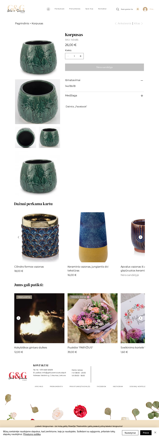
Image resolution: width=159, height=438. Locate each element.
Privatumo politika (32, 434)
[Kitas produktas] (140, 237)
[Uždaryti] (155, 433)
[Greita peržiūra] (39, 237)
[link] (137, 8)
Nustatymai (130, 432)
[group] (79, 244)
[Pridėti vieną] (80, 56)
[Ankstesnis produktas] (18, 237)
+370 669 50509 (46, 370)
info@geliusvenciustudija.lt (54, 373)
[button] (59, 8)
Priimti (146, 432)
